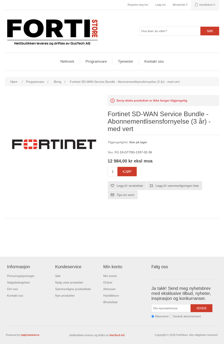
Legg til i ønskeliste (130, 185)
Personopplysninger (21, 276)
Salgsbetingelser (18, 282)
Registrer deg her (138, 4)
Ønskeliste (110, 302)
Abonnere (162, 316)
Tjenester (125, 61)
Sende (201, 308)
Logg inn (160, 4)
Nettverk (67, 61)
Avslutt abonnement (187, 316)
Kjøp (127, 171)
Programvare (96, 61)
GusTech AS (117, 335)
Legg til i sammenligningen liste (177, 185)
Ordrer (107, 282)
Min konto (110, 276)
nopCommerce (30, 335)
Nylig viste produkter (69, 282)
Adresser (109, 289)
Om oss (12, 289)
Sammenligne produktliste (73, 289)
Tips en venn (125, 195)
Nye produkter (65, 295)
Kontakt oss (154, 61)
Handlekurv (111, 295)
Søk (210, 31)
